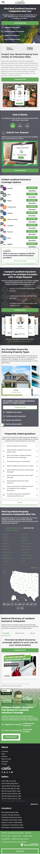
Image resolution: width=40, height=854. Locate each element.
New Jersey (26, 546)
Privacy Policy (17, 836)
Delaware (6, 555)
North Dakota (26, 558)
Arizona (5, 540)
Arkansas (6, 543)
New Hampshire (27, 543)
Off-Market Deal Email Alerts (11, 817)
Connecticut (7, 552)
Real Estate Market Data (9, 812)
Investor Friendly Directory (20, 684)
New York (25, 552)
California (6, 546)
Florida (5, 561)
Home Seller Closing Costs (10, 786)
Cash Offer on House (8, 781)
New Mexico (26, 549)
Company (4, 751)
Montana (25, 534)
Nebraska (25, 537)
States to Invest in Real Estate (11, 822)
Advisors (4, 756)
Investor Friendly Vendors (10, 815)
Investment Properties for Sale (12, 825)
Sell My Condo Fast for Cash (11, 793)
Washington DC (8, 558)
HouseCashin (5, 684)
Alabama (6, 534)
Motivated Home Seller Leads (11, 820)
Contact (4, 764)
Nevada (24, 540)
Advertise (4, 761)
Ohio (23, 561)
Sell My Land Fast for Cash (10, 788)
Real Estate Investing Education (12, 827)
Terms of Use (5, 836)
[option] (10, 48)
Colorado (6, 549)
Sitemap (28, 833)
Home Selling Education (9, 783)
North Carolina (27, 555)
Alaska (5, 537)
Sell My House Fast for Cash (11, 791)
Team (3, 754)
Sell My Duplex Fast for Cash (11, 796)
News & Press (6, 759)
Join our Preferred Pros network (19, 341)
